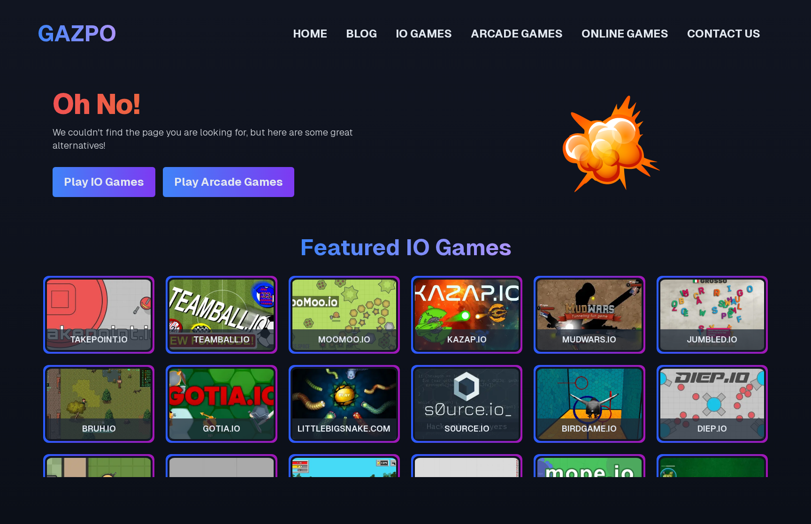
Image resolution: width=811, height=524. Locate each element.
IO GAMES (424, 33)
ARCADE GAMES (517, 33)
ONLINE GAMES (624, 33)
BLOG (361, 33)
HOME (310, 33)
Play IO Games (104, 181)
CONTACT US (723, 33)
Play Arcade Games (228, 181)
